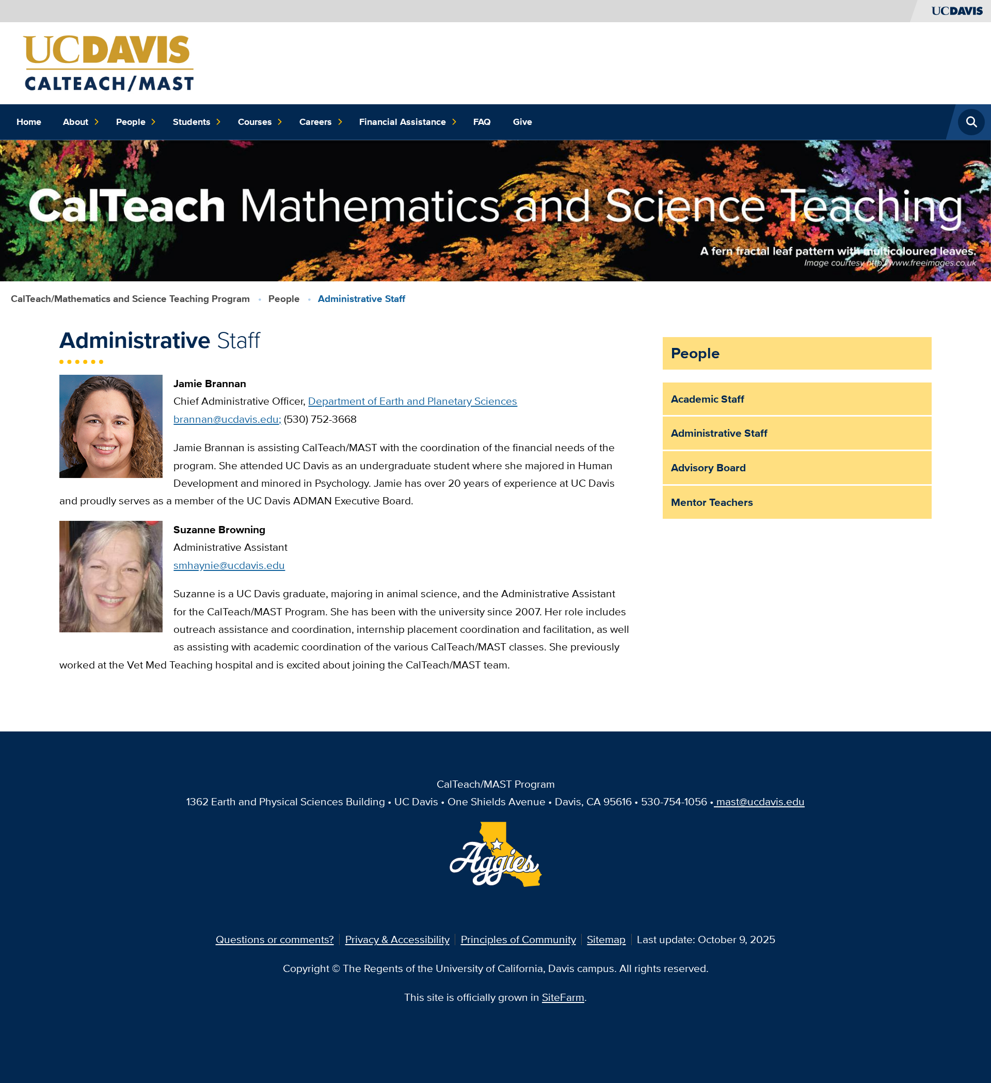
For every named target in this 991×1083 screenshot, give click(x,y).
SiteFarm (563, 997)
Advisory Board (708, 467)
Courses (255, 122)
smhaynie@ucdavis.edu (229, 565)
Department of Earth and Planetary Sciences (412, 401)
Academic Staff (707, 399)
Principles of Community (518, 939)
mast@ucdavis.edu (760, 801)
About (75, 122)
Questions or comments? (275, 939)
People (131, 122)
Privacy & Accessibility (397, 939)
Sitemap (606, 939)
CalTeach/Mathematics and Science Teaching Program (130, 299)
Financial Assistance (402, 122)
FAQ (482, 122)
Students (192, 122)
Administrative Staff (719, 433)
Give (522, 122)
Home (29, 122)
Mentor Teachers (712, 502)
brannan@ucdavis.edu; (227, 419)
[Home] (109, 62)
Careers (315, 122)
